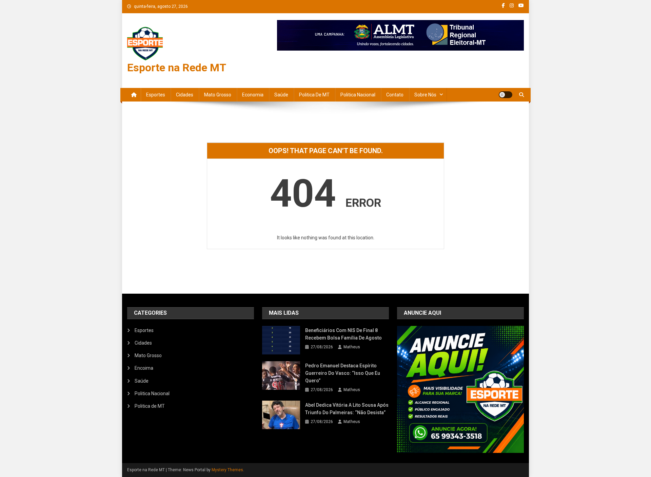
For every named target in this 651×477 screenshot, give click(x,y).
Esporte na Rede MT (176, 67)
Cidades (184, 94)
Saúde (281, 94)
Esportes (155, 94)
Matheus (351, 347)
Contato (394, 94)
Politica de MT (314, 94)
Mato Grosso (217, 94)
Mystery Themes (227, 469)
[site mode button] (505, 94)
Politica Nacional (357, 94)
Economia (252, 94)
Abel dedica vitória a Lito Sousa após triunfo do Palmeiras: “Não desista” (347, 408)
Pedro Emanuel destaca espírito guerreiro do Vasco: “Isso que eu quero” (342, 373)
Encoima (144, 368)
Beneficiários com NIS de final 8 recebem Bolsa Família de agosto (343, 334)
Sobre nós (425, 94)
